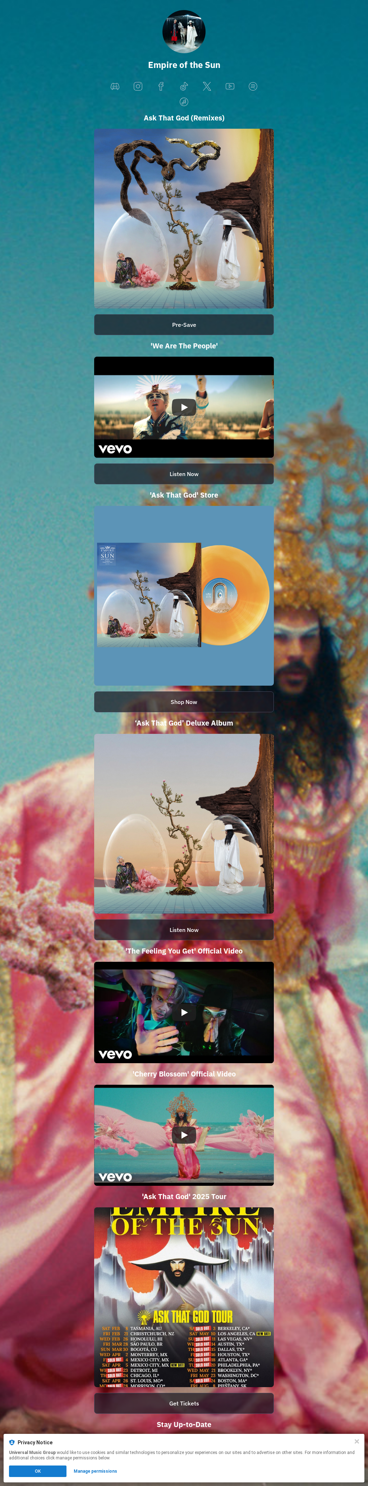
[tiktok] (184, 87)
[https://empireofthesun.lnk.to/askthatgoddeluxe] (184, 824)
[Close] (357, 1441)
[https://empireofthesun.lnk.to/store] (184, 596)
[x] (207, 87)
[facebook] (161, 87)
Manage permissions (95, 1471)
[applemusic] (184, 102)
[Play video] (184, 407)
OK (38, 1471)
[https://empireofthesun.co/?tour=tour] (184, 1297)
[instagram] (138, 87)
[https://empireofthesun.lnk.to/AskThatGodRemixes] (184, 218)
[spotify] (253, 87)
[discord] (115, 87)
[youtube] (230, 87)
